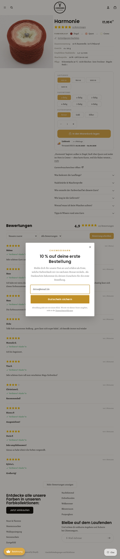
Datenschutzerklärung (64, 310)
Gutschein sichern (60, 299)
